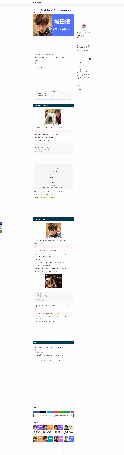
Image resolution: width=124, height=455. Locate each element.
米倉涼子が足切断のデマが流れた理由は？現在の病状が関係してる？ (83, 69)
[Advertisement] (53, 44)
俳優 (34, 12)
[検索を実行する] (90, 59)
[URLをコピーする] (70, 412)
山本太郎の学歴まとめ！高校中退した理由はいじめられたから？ (83, 75)
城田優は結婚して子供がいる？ (43, 93)
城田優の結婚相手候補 (42, 95)
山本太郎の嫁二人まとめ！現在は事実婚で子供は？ (83, 78)
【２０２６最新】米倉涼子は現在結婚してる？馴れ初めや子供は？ (83, 66)
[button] (36, 412)
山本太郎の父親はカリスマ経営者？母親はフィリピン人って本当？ (83, 72)
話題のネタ (79, 89)
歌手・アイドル (80, 87)
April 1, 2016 (63, 187)
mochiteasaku (37, 2)
